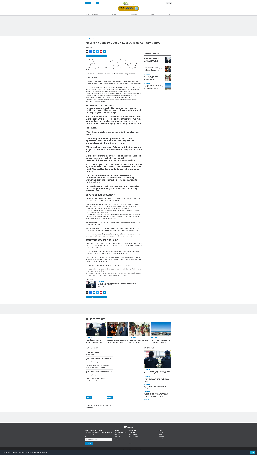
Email (86, 436)
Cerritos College (90, 354)
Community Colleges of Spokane (94, 375)
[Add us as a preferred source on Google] (104, 51)
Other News (90, 39)
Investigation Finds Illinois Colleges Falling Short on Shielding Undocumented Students (117, 283)
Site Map (132, 450)
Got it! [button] (252, 452)
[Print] (87, 51)
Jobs (98, 3)
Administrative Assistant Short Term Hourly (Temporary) (98, 359)
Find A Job (88, 397)
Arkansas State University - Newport (95, 367)
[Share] (90, 51)
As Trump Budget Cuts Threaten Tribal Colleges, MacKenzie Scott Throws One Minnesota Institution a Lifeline (153, 87)
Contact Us (126, 450)
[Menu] (170, 3)
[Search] (167, 3)
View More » (147, 399)
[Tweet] (97, 51)
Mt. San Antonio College (92, 382)
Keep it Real (139, 450)
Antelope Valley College (92, 362)
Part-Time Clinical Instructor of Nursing (97, 365)
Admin (87, 46)
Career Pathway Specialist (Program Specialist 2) (99, 372)
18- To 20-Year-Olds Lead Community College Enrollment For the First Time (153, 78)
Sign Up (89, 443)
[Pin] (101, 51)
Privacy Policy (118, 450)
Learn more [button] (44, 452)
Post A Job (110, 397)
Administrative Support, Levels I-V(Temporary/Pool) (95, 379)
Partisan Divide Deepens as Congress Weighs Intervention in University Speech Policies (153, 69)
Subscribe (88, 3)
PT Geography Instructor (93, 352)
